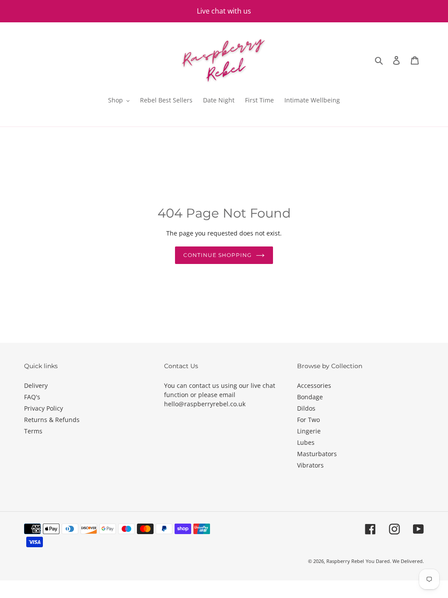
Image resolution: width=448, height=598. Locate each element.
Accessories (314, 385)
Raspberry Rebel (345, 561)
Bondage (310, 397)
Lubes (306, 442)
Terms (33, 431)
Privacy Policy (43, 408)
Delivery (36, 385)
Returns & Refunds (52, 419)
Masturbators (317, 454)
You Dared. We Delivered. (395, 561)
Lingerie (309, 431)
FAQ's (32, 397)
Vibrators (310, 465)
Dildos (306, 408)
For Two (308, 419)
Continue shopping (217, 255)
